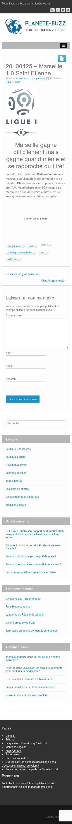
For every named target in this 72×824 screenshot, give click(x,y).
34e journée (14, 246)
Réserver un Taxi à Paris (38, 679)
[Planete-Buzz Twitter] (68, 10)
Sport (17, 82)
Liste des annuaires (17, 758)
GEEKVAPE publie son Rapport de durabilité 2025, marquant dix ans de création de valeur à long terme (35, 534)
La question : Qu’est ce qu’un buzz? (26, 743)
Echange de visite (16, 473)
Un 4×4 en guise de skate (20, 622)
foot (32, 246)
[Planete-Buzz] (36, 27)
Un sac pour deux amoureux (22, 496)
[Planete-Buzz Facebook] (58, 10)
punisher (40, 78)
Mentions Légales (16, 747)
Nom (9, 352)
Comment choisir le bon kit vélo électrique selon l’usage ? (33, 546)
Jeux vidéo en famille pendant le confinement (32, 630)
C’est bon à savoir (16, 465)
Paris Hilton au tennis (18, 606)
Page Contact (13, 750)
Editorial (10, 739)
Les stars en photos (17, 489)
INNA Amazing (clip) (52, 280)
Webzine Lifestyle (16, 504)
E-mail (10, 366)
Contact (10, 735)
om (42, 252)
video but (12, 259)
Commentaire (14, 315)
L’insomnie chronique (42, 687)
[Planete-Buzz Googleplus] (52, 10)
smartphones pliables (33, 783)
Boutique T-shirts (15, 457)
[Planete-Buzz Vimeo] (63, 10)
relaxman (11, 695)
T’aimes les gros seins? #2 (23, 274)
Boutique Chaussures (18, 449)
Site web (11, 379)
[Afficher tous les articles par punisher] (47, 78)
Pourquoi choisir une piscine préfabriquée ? (31, 556)
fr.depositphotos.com (40, 787)
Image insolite (14, 481)
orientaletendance (16, 657)
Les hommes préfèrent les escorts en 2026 (31, 572)
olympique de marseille (20, 252)
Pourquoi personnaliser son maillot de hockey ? (33, 564)
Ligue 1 (9, 82)
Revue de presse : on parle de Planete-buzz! (32, 769)
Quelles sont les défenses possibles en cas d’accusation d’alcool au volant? (29, 763)
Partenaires (12, 754)
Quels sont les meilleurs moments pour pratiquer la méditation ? (34, 669)
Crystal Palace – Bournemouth (23, 598)
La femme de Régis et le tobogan (25, 614)
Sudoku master (14, 687)
